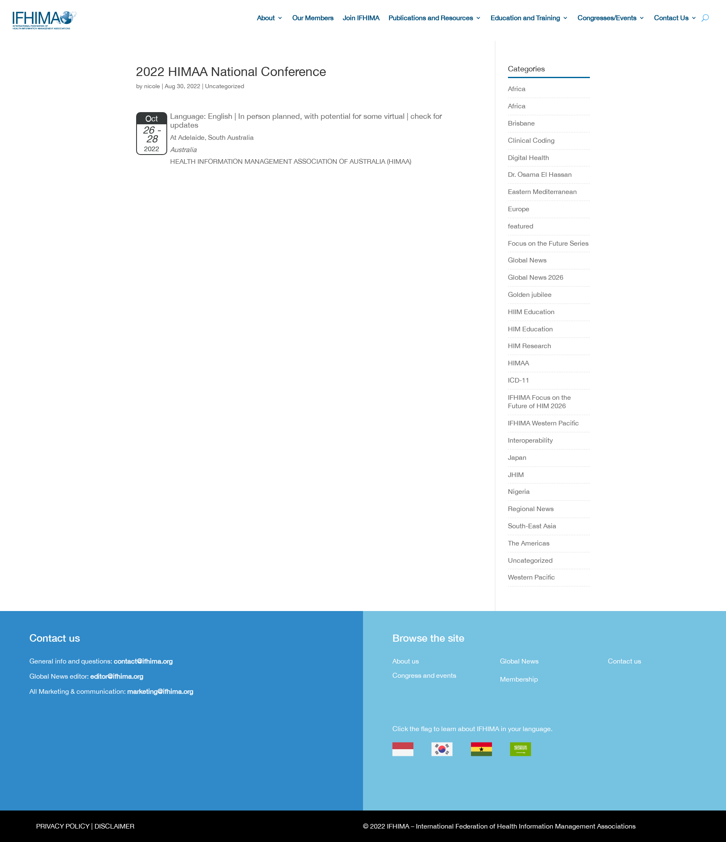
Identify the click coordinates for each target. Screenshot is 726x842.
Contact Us (671, 18)
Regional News (531, 508)
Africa (517, 88)
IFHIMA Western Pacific (543, 423)
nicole (152, 86)
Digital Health (528, 157)
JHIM (516, 474)
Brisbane (521, 123)
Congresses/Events (607, 18)
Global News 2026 (535, 277)
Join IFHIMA (361, 18)
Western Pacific (531, 577)
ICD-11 (518, 380)
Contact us (624, 661)
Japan (517, 457)
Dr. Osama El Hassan (540, 174)
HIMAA (518, 363)
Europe (518, 208)
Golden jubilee (530, 294)
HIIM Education (531, 311)
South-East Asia (532, 526)
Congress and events (424, 675)
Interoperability (530, 440)
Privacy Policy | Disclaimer (85, 826)
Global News (527, 260)
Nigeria (519, 491)
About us (405, 661)
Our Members (313, 18)
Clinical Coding (531, 140)
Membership (519, 679)
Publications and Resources (431, 18)
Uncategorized (530, 560)
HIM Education (530, 329)
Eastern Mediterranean (542, 191)
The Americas (529, 543)
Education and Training (525, 18)
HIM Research (529, 345)
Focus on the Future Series (548, 243)
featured (520, 226)
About (266, 18)
